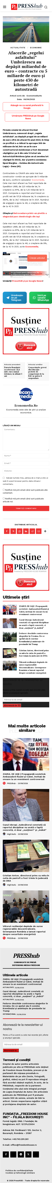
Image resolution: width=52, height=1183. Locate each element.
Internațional (9, 1014)
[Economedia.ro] (26, 394)
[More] (45, 531)
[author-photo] (4, 783)
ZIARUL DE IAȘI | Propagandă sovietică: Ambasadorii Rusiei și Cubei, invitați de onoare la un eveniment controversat (34, 610)
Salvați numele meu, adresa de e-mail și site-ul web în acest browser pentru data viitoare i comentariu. (25, 481)
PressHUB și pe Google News (27, 281)
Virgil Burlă (11, 834)
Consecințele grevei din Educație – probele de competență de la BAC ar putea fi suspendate (37, 372)
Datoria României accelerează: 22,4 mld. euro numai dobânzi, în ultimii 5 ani (13, 371)
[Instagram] (13, 1154)
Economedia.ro (34, 96)
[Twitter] (13, 531)
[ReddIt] (32, 531)
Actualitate (17, 48)
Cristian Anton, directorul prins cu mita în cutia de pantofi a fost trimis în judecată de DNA (34, 653)
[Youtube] (36, 1154)
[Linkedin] (26, 531)
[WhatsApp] (19, 531)
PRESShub (11, 783)
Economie (36, 48)
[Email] (38, 531)
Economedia (38, 180)
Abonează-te (10, 705)
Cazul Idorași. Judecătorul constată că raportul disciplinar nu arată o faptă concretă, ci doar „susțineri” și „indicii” (34, 623)
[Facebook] (7, 531)
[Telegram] (21, 1154)
